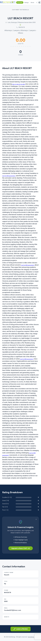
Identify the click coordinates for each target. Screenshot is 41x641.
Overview (19, 2)
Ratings (26, 2)
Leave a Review (22, 629)
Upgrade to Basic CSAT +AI (20, 548)
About (32, 2)
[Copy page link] (39, 2)
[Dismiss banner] (36, 519)
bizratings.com (32, 637)
